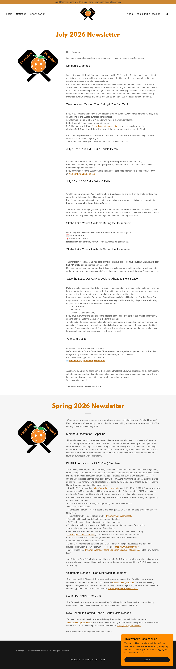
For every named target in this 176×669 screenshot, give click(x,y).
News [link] (130, 14)
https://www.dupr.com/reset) (106, 488)
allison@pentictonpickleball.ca (81, 534)
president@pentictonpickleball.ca (123, 588)
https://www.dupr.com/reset (127, 547)
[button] (167, 14)
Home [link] (9, 14)
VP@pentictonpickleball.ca (82, 174)
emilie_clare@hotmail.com (129, 625)
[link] (88, 14)
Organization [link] (37, 14)
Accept (147, 660)
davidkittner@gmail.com (123, 582)
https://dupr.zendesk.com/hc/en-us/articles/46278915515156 (112, 550)
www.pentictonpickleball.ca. (79, 622)
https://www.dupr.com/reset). (119, 516)
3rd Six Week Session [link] (149, 14)
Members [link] (21, 14)
